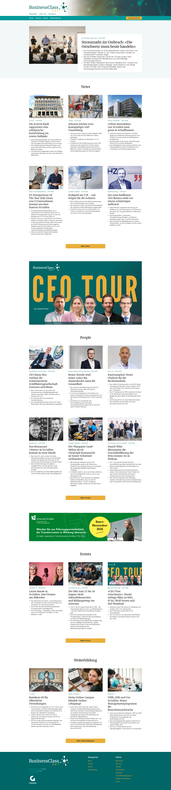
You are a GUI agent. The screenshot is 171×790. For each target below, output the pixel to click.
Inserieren (52, 14)
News (31, 18)
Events (45, 18)
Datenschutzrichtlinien (123, 779)
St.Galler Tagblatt (74, 191)
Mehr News (85, 246)
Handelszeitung (113, 191)
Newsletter (33, 14)
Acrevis (31, 120)
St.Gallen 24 (33, 443)
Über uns (42, 14)
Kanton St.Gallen (73, 694)
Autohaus (111, 694)
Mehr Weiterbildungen (85, 741)
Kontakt (118, 767)
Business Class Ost (114, 588)
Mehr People (85, 498)
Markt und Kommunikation (37, 191)
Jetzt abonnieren (134, 18)
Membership (120, 770)
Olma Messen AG (74, 588)
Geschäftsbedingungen (124, 776)
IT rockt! (32, 694)
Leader (70, 120)
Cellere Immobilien (114, 120)
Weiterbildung (55, 18)
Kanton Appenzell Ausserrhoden (79, 371)
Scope (40, 771)
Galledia (43, 769)
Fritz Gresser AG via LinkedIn (117, 443)
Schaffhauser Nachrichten (38, 371)
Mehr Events (85, 641)
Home (118, 781)
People (38, 18)
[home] (85, 6)
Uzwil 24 (110, 371)
